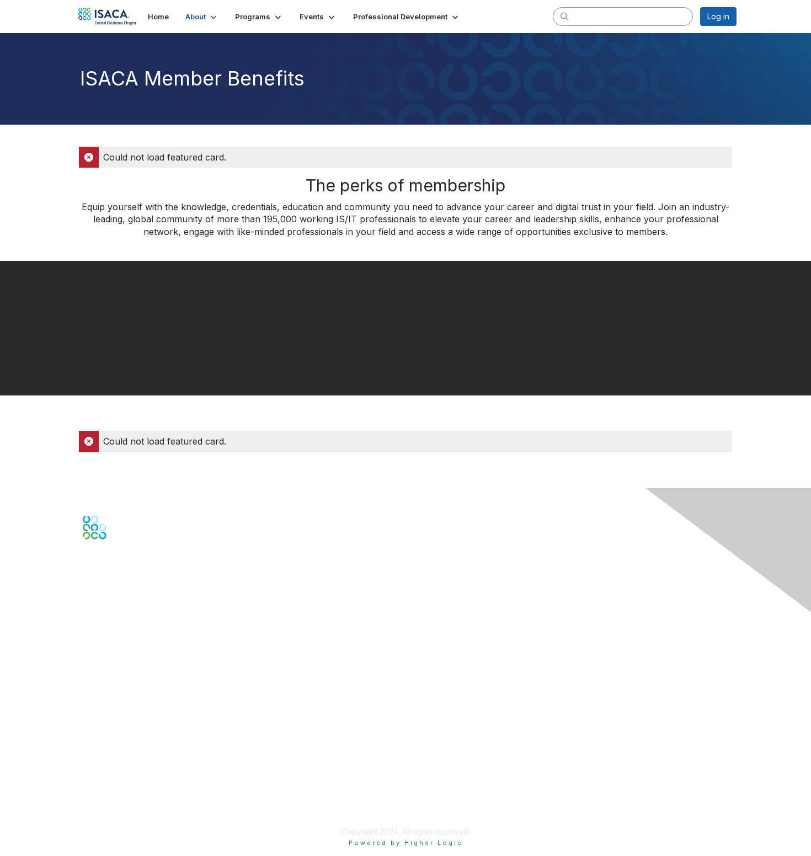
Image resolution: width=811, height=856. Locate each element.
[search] (564, 16)
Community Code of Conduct (135, 766)
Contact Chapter (112, 623)
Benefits (98, 697)
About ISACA (106, 755)
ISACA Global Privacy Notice (134, 799)
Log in (718, 16)
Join (90, 686)
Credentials (103, 708)
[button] (202, 16)
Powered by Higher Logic (406, 843)
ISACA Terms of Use (119, 788)
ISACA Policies (109, 777)
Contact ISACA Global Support (138, 639)
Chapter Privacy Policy (124, 815)
